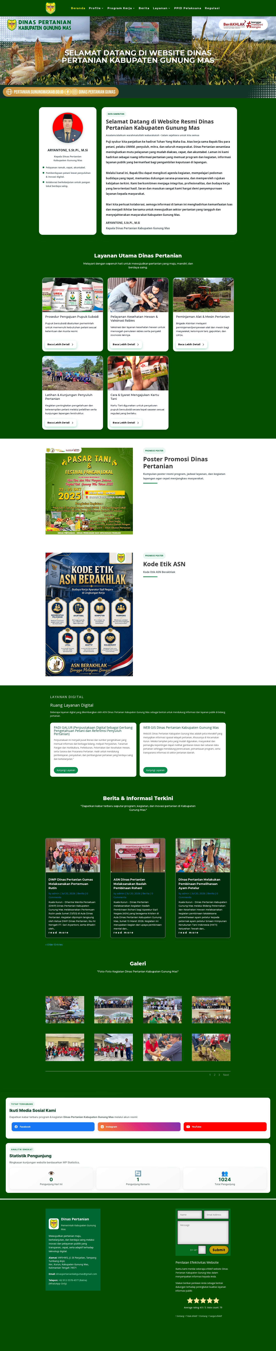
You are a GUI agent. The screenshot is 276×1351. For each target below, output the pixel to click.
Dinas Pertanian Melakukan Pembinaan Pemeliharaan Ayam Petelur (199, 884)
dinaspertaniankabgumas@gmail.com (76, 1273)
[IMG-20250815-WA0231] (162, 1060)
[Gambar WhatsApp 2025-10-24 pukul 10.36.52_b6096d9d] (113, 1022)
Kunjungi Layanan (66, 770)
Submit (219, 1249)
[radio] (190, 1301)
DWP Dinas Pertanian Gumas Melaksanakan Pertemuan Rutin (71, 884)
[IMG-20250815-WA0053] (65, 1060)
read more (59, 932)
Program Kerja (119, 8)
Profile (95, 8)
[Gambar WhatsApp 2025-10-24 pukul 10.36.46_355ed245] (162, 1022)
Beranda (78, 8)
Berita (144, 8)
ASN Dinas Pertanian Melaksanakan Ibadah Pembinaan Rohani (130, 884)
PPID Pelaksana (187, 8)
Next (226, 1075)
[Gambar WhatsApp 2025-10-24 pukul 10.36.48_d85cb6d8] (211, 1022)
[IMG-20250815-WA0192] (113, 1060)
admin (55, 893)
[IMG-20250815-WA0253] (211, 1060)
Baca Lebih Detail (58, 344)
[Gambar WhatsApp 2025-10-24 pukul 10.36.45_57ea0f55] (65, 1022)
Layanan (160, 8)
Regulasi (212, 8)
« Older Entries (54, 944)
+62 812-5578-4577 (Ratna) (73, 1280)
